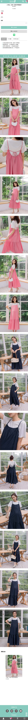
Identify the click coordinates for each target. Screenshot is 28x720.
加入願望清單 (14, 31)
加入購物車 (14, 27)
